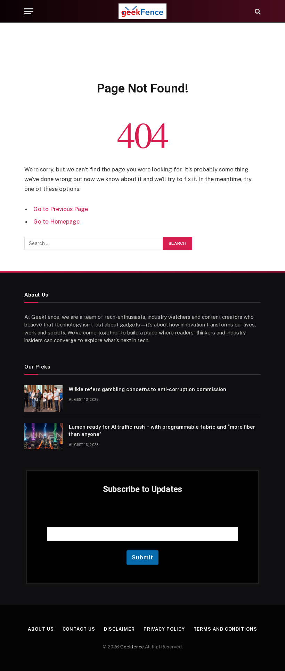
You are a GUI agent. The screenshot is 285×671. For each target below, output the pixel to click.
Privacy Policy (164, 629)
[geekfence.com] (142, 11)
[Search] (257, 11)
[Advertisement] (142, 50)
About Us (41, 629)
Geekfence (132, 646)
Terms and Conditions (225, 629)
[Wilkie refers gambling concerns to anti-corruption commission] (43, 398)
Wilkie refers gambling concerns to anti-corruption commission (147, 389)
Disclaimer (119, 629)
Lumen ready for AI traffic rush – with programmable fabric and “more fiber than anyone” (162, 430)
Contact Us (79, 629)
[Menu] (28, 11)
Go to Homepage (56, 221)
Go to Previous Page (60, 208)
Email (142, 518)
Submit (142, 557)
